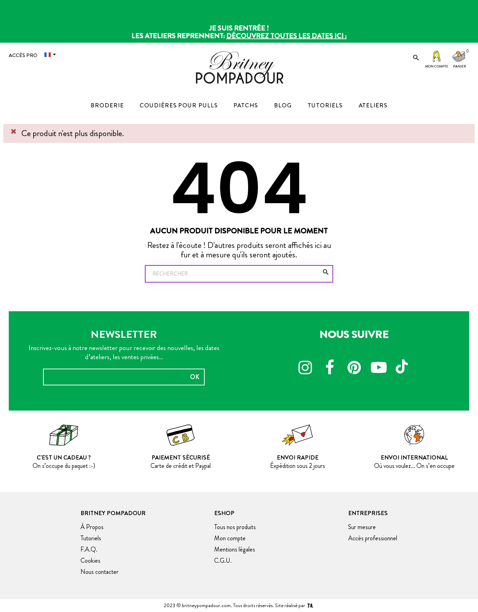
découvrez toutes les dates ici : (286, 36)
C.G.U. (223, 560)
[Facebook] (329, 368)
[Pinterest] (354, 368)
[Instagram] (305, 368)
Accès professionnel (372, 538)
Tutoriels (90, 538)
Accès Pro (23, 55)
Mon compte (436, 66)
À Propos (92, 527)
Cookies (90, 560)
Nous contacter (99, 571)
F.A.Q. (88, 549)
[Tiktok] (403, 363)
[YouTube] (378, 368)
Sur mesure (362, 527)
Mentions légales (234, 549)
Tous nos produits (235, 527)
